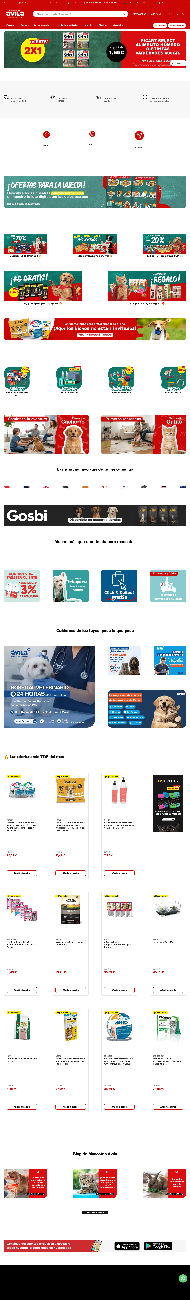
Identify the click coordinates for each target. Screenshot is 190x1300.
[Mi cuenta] (176, 14)
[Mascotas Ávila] (17, 14)
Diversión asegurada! (121, 393)
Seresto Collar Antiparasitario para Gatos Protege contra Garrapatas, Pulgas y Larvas (118, 1061)
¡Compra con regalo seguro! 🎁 (147, 303)
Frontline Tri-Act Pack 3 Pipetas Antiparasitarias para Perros (21, 944)
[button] (183, 14)
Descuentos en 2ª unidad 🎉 (26, 255)
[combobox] (80, 14)
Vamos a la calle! (173, 393)
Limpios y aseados (69, 393)
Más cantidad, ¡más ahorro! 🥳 (95, 255)
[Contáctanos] (170, 14)
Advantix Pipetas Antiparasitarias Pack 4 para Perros (117, 944)
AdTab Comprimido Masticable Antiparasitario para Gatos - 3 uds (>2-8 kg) (70, 1061)
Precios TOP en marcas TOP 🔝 (164, 255)
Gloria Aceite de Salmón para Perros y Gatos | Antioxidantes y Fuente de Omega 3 (119, 825)
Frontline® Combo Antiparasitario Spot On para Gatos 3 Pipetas (167, 1061)
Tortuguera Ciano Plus (163, 942)
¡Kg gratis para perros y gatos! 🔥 (43, 303)
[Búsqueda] (124, 14)
